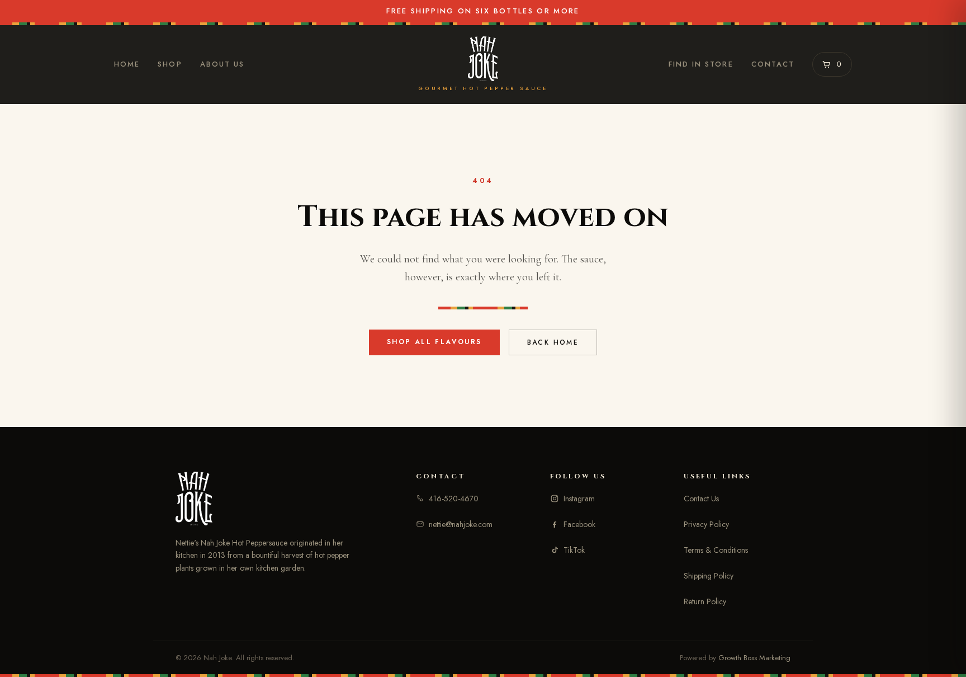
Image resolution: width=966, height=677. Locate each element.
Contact (773, 64)
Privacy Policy (706, 524)
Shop (170, 64)
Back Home (553, 342)
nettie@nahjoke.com (461, 524)
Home (127, 64)
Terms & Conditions (716, 550)
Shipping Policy (708, 575)
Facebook (579, 524)
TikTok (574, 550)
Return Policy (705, 601)
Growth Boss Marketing (754, 657)
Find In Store (701, 64)
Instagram (579, 498)
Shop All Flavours (434, 342)
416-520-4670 (454, 498)
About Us (222, 64)
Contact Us (701, 498)
